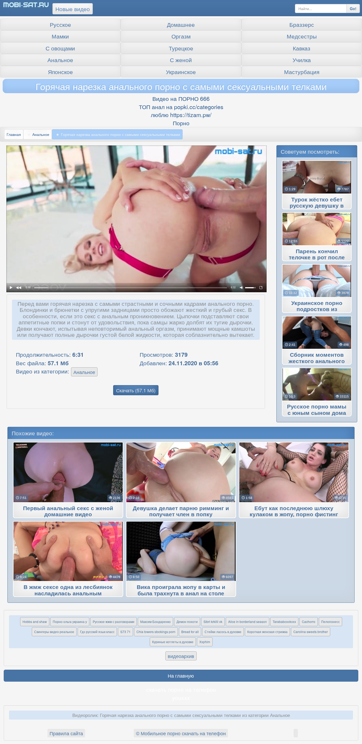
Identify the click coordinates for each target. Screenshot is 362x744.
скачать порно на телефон (181, 689)
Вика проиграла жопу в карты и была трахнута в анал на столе (181, 590)
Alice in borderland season (247, 621)
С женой (181, 60)
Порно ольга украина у (70, 621)
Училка (302, 60)
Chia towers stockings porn (155, 631)
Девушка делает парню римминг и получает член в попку (181, 511)
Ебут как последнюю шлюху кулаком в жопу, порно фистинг (294, 511)
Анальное (60, 60)
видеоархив (181, 655)
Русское (60, 24)
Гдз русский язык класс (97, 631)
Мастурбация (301, 72)
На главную (181, 675)
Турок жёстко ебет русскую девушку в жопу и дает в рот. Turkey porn (317, 206)
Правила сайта (66, 733)
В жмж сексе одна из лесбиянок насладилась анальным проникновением (68, 593)
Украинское (181, 72)
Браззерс (301, 24)
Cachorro (308, 621)
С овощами (60, 48)
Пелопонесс (330, 621)
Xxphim (204, 641)
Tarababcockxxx (284, 621)
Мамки (60, 36)
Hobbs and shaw (35, 621)
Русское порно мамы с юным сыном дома (316, 410)
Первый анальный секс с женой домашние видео (68, 511)
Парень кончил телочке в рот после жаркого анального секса (317, 257)
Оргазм (181, 36)
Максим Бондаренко (155, 621)
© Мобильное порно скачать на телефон (181, 733)
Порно (181, 123)
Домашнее (181, 24)
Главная (14, 134)
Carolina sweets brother (310, 631)
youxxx (181, 698)
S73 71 (125, 631)
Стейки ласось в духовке (223, 631)
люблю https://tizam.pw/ (181, 115)
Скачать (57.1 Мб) (136, 390)
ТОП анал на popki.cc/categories (181, 107)
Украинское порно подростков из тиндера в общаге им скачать (316, 309)
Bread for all (190, 631)
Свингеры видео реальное (54, 631)
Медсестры (302, 36)
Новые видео (72, 9)
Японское (60, 72)
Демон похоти (187, 621)
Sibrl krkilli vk (213, 621)
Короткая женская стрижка (267, 631)
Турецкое (181, 48)
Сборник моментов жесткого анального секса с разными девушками (317, 361)
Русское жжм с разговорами (113, 621)
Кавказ (301, 48)
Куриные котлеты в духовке (172, 641)
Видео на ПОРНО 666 (181, 98)
